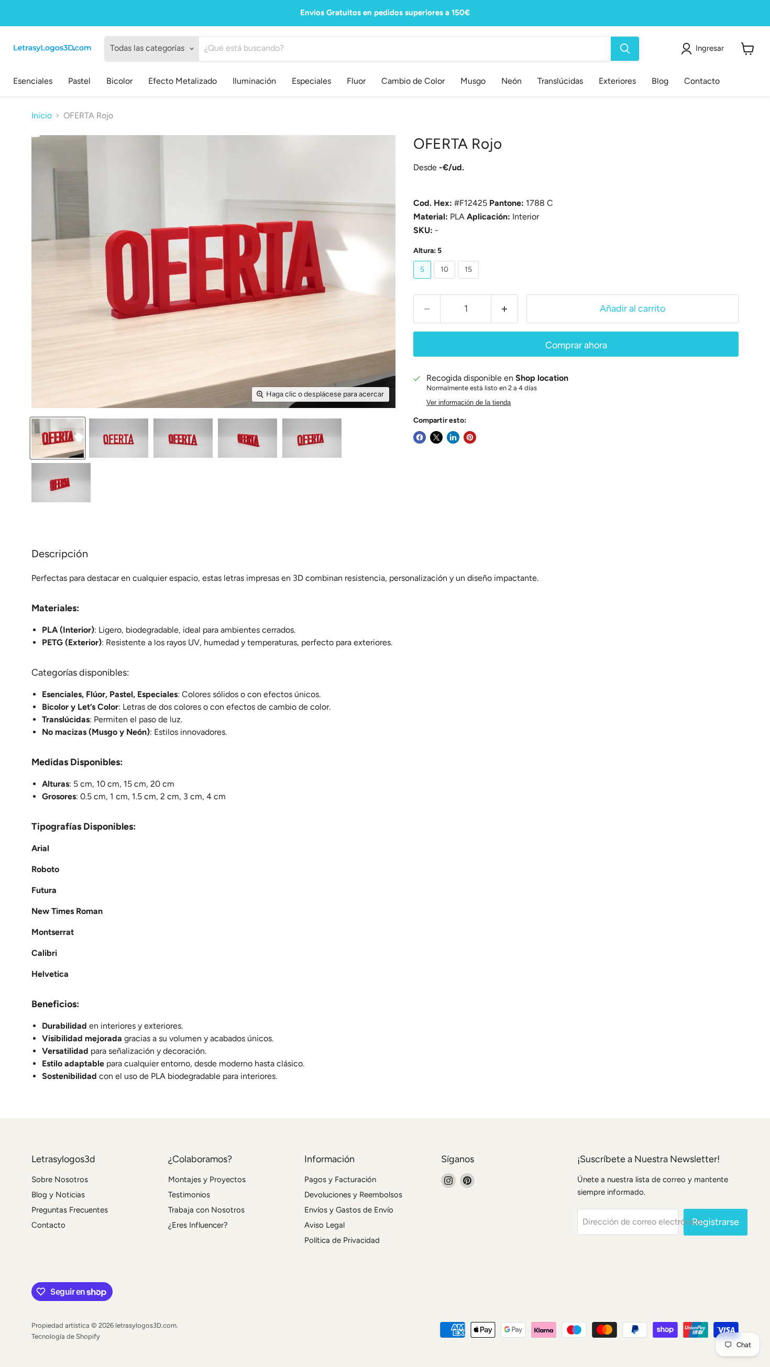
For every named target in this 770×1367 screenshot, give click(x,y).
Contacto (702, 81)
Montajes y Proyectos (207, 1179)
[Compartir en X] (436, 437)
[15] (469, 281)
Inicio (41, 115)
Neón (511, 81)
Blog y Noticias (58, 1194)
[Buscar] (625, 49)
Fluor (356, 81)
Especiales (311, 81)
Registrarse (715, 1222)
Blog (660, 81)
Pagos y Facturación (340, 1179)
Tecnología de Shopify (65, 1336)
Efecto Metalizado (182, 81)
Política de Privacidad (342, 1240)
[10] (446, 281)
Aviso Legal (324, 1225)
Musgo (473, 81)
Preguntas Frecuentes (69, 1210)
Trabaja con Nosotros (206, 1210)
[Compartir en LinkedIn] (453, 437)
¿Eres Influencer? (198, 1225)
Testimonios (189, 1194)
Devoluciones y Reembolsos (353, 1194)
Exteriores (617, 81)
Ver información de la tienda (468, 402)
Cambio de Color (413, 81)
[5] (423, 281)
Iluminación (254, 81)
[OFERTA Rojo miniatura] (57, 438)
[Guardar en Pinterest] (470, 437)
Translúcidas (560, 81)
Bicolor (119, 81)
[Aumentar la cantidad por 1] (504, 308)
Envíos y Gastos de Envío (348, 1210)
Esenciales (32, 81)
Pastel (79, 81)
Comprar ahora (576, 345)
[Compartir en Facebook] (419, 437)
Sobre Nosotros (59, 1179)
